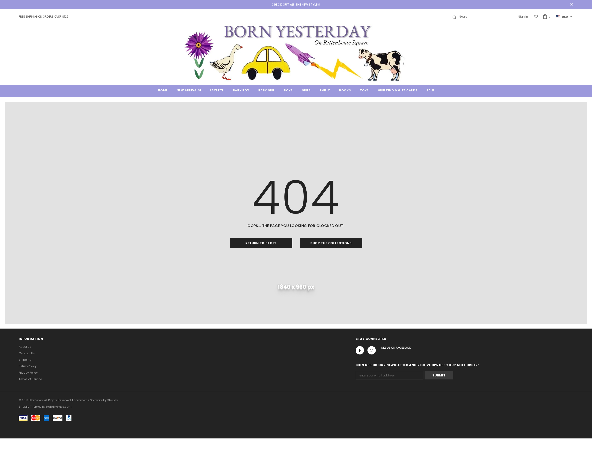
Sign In (523, 17)
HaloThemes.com (58, 407)
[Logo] (296, 53)
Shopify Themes (30, 407)
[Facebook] (360, 350)
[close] (571, 4)
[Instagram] (371, 350)
